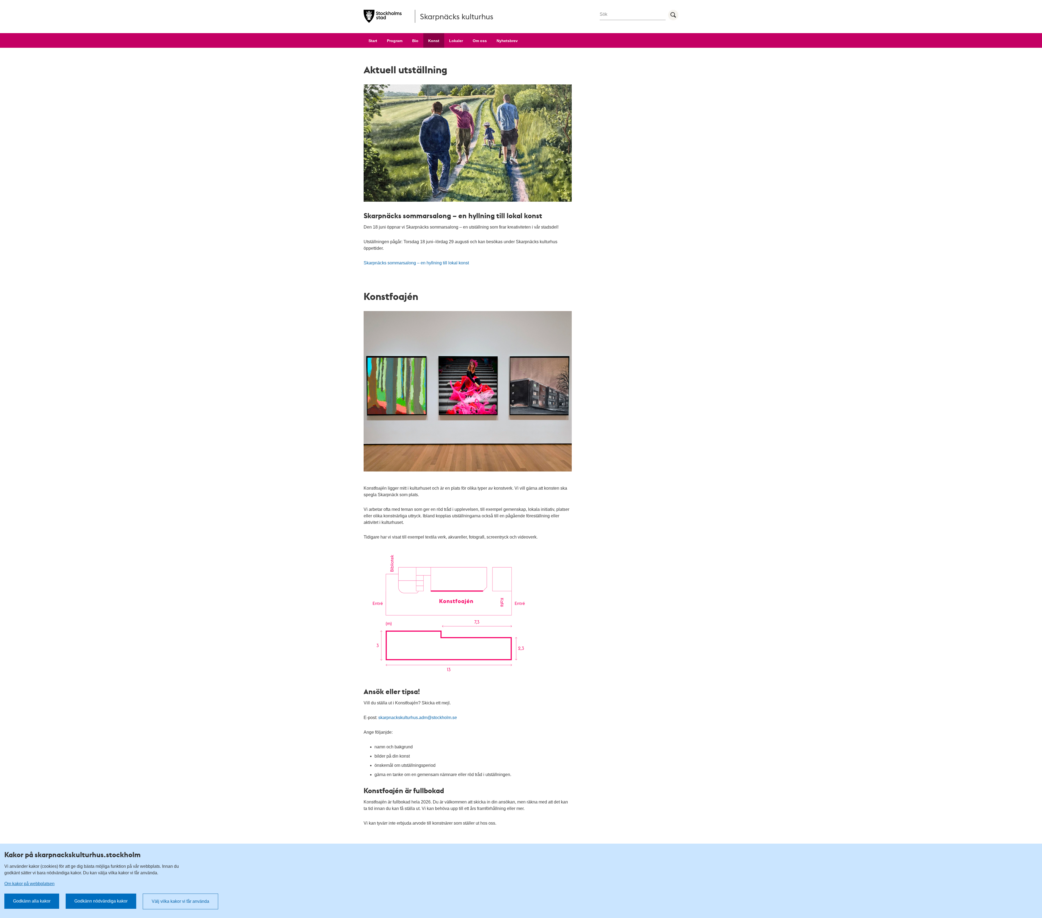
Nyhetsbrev (507, 41)
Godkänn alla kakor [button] (31, 901)
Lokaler (456, 41)
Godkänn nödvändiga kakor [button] (101, 901)
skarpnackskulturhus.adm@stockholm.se (417, 717)
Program (394, 41)
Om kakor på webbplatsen (29, 883)
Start (372, 41)
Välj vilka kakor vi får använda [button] (180, 901)
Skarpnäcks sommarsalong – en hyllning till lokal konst (416, 263)
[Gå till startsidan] (383, 16)
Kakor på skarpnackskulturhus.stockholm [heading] (72, 854)
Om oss (480, 41)
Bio (415, 41)
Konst (433, 41)
